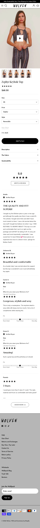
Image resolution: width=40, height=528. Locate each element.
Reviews (4, 477)
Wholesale (5, 467)
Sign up (7, 497)
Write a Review (20, 183)
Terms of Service (7, 451)
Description (6, 149)
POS (12, 521)
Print (3, 108)
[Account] (33, 5)
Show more (19, 405)
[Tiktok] (8, 426)
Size (3, 98)
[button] (7, 86)
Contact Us (5, 448)
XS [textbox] (4, 102)
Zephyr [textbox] (5, 112)
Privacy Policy (6, 458)
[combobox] (20, 102)
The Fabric (5, 155)
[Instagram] (5, 426)
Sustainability (6, 161)
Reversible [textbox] (6, 121)
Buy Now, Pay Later (8, 445)
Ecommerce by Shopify (23, 521)
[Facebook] (2, 426)
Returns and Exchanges (9, 441)
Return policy (6, 455)
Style (3, 117)
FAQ (3, 435)
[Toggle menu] (2, 5)
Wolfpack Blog (7, 471)
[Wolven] (20, 5)
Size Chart (5, 128)
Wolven (8, 521)
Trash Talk (5, 474)
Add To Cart (20, 141)
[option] (20, 38)
